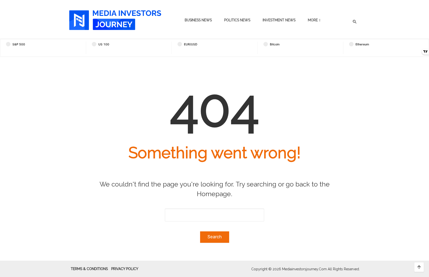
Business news (198, 20)
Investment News (279, 20)
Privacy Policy (124, 269)
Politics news (237, 20)
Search (215, 237)
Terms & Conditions (89, 269)
